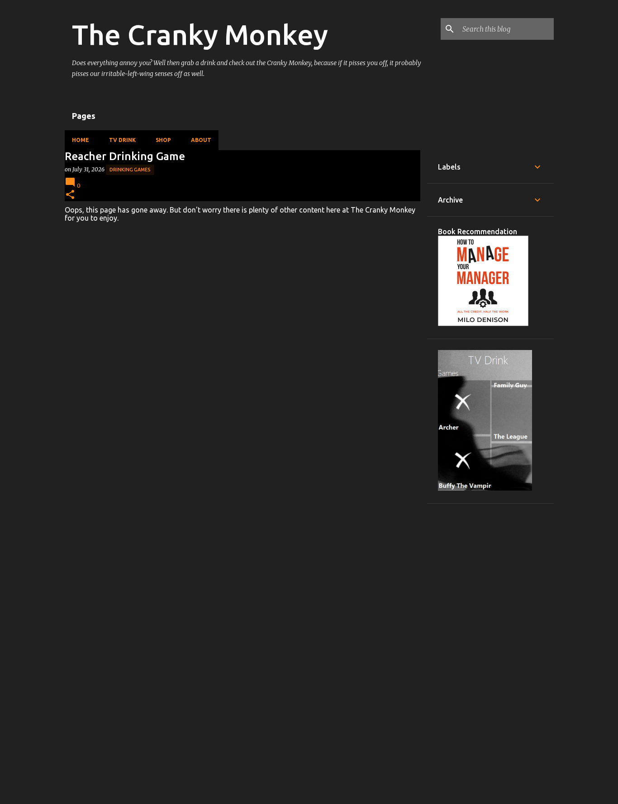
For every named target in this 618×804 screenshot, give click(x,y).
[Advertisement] (490, 650)
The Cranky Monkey (200, 34)
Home (80, 140)
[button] (70, 195)
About (201, 140)
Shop (163, 140)
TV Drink (122, 140)
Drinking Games (130, 169)
